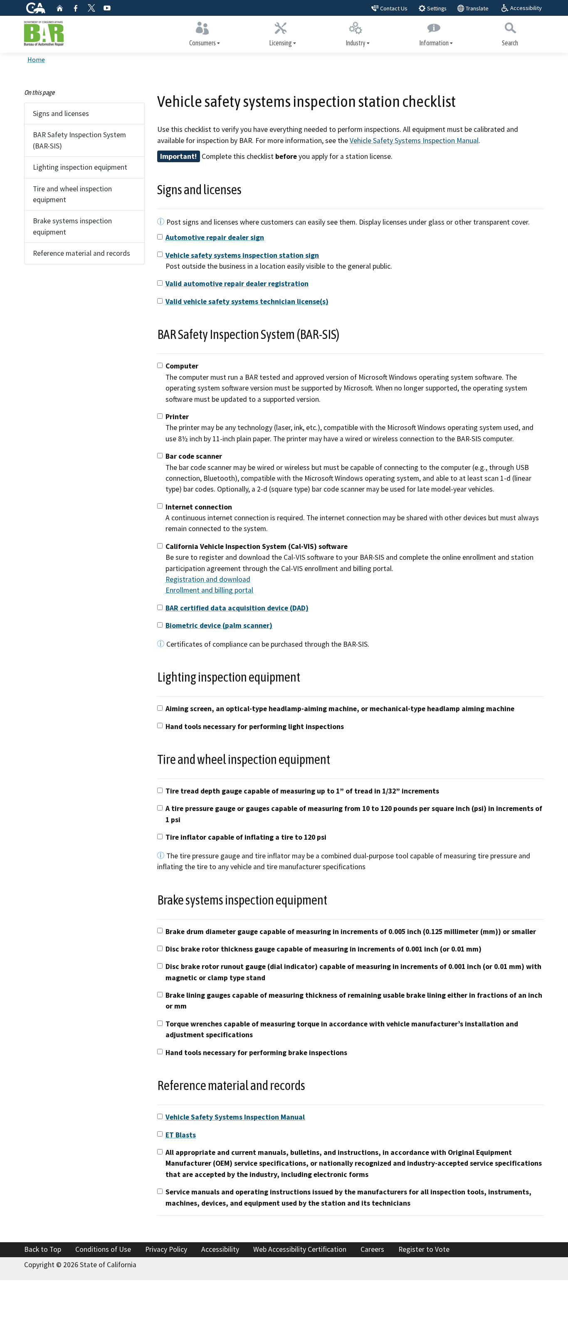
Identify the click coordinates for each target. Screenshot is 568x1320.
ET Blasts (180, 1135)
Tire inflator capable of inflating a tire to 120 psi (245, 837)
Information (434, 43)
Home (36, 59)
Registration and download (207, 579)
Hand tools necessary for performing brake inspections (256, 1052)
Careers (372, 1249)
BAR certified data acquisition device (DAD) (237, 608)
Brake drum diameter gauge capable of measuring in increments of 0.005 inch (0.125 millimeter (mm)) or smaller (350, 931)
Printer (177, 416)
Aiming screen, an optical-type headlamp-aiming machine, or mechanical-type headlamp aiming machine (339, 708)
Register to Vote (423, 1249)
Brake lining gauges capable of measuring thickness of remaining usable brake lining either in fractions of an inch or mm (353, 1001)
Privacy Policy (166, 1249)
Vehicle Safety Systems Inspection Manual (414, 140)
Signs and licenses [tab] (61, 113)
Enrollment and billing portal (209, 590)
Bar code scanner (193, 456)
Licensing (280, 43)
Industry (355, 43)
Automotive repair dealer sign (214, 237)
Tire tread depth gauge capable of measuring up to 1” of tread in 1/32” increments (302, 791)
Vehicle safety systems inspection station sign (242, 255)
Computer (181, 366)
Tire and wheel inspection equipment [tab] (72, 194)
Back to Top (42, 1249)
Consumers (202, 43)
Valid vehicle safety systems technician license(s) (246, 301)
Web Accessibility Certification (299, 1249)
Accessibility (220, 1249)
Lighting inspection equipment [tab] (80, 167)
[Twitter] (91, 8)
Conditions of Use (103, 1249)
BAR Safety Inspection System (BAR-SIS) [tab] (79, 140)
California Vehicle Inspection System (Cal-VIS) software (256, 546)
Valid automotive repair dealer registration (237, 283)
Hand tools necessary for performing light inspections (254, 726)
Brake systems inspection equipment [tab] (72, 226)
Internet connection (198, 507)
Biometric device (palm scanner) (218, 625)
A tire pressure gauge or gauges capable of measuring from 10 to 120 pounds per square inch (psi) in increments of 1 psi (353, 814)
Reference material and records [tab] (81, 253)
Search (510, 43)
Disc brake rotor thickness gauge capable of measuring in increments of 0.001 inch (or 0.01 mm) (323, 949)
